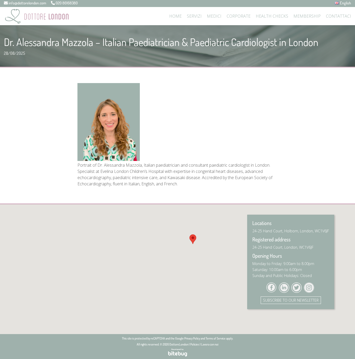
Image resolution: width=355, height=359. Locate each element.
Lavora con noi (209, 344)
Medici (214, 16)
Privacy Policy (192, 338)
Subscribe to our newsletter (291, 300)
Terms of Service (216, 338)
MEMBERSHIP (307, 16)
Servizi (194, 16)
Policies (194, 344)
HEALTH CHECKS (272, 16)
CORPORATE (239, 16)
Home (175, 16)
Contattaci (338, 16)
